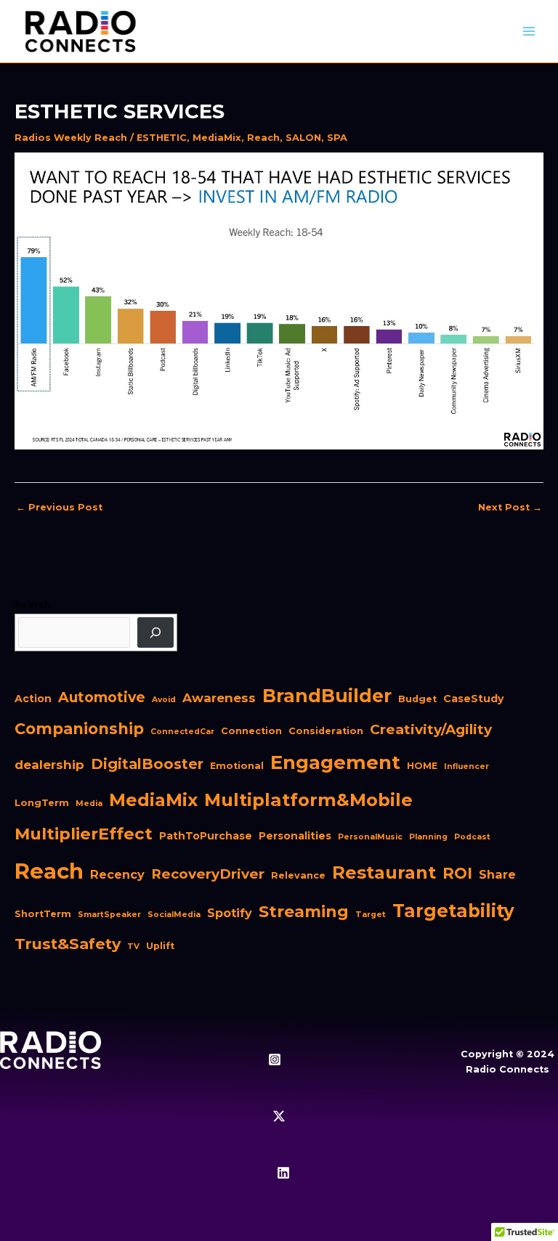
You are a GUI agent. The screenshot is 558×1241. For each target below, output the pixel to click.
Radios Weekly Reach (71, 137)
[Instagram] (274, 1059)
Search (33, 604)
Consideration (325, 730)
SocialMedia (174, 914)
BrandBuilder (327, 696)
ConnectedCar (182, 731)
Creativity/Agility (431, 729)
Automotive (101, 697)
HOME (422, 765)
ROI (457, 873)
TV (133, 946)
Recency (117, 874)
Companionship (79, 729)
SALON (303, 137)
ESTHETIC (162, 137)
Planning (428, 837)
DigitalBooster (147, 764)
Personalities (295, 835)
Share (497, 874)
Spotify (229, 913)
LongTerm (42, 802)
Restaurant (384, 872)
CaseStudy (473, 698)
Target (370, 914)
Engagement (335, 762)
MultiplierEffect (84, 833)
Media (89, 803)
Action (33, 698)
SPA (337, 137)
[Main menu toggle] (529, 31)
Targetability (453, 910)
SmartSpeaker (109, 914)
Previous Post (59, 507)
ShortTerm (43, 913)
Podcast (472, 837)
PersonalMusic (370, 837)
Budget (417, 698)
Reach (263, 137)
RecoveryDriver (207, 874)
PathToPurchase (205, 835)
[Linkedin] (283, 1172)
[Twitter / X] (279, 1116)
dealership (49, 764)
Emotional (237, 765)
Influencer (466, 766)
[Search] (155, 632)
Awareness (219, 698)
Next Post (510, 507)
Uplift (160, 945)
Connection (251, 730)
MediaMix (217, 137)
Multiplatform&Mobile (308, 799)
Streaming (304, 911)
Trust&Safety (68, 944)
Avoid (164, 699)
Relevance (298, 875)
